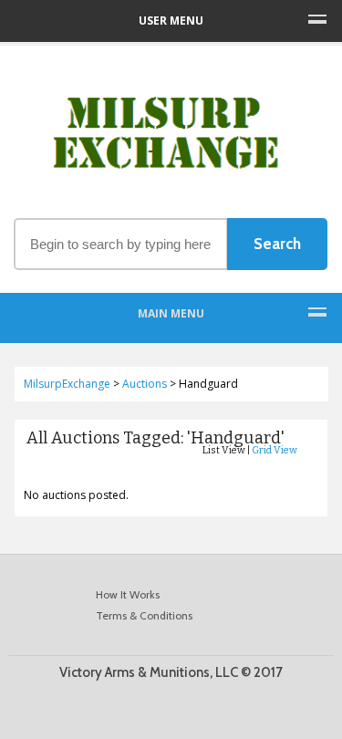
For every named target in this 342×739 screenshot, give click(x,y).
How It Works (128, 594)
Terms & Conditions (144, 615)
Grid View (274, 450)
